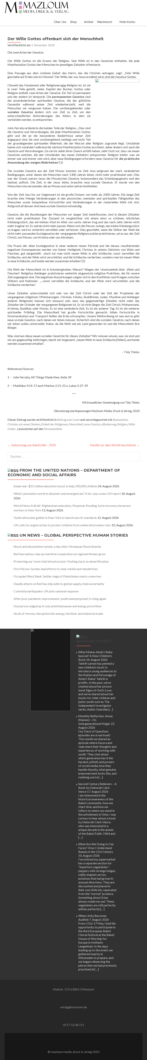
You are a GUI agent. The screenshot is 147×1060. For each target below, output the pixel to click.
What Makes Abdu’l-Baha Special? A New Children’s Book (95, 655)
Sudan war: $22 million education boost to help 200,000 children (55, 486)
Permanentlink (53, 429)
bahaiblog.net (93, 641)
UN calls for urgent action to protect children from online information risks (62, 525)
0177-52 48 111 (73, 1025)
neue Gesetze (92, 424)
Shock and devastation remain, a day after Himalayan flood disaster (57, 546)
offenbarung (108, 424)
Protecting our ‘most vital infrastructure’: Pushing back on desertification (61, 561)
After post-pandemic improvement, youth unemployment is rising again (60, 598)
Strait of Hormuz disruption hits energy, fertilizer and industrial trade (58, 613)
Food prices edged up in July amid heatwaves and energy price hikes (57, 606)
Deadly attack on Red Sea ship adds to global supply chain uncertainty (59, 584)
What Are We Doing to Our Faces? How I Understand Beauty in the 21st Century (96, 847)
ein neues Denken (29, 424)
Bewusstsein (120, 419)
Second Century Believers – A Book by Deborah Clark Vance (97, 787)
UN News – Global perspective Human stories (74, 535)
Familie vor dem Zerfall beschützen (115, 445)
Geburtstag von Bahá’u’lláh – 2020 (31, 445)
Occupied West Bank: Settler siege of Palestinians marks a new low (57, 576)
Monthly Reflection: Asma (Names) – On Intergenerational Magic (95, 719)
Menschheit (76, 424)
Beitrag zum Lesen (68, 419)
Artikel (88, 22)
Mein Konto (127, 22)
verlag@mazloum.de (73, 1007)
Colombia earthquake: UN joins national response (46, 591)
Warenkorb (104, 22)
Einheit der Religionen (54, 424)
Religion (122, 424)
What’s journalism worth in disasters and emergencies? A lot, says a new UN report (67, 493)
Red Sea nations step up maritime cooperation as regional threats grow (59, 554)
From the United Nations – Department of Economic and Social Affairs (64, 472)
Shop (73, 22)
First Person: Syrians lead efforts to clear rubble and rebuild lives (56, 569)
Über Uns (60, 22)
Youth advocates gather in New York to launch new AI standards (55, 517)
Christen (12, 424)
